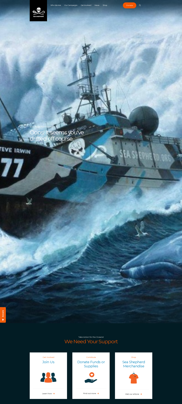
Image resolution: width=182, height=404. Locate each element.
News (97, 5)
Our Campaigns (70, 5)
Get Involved (86, 5)
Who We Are (55, 5)
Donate (129, 5)
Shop (105, 5)
